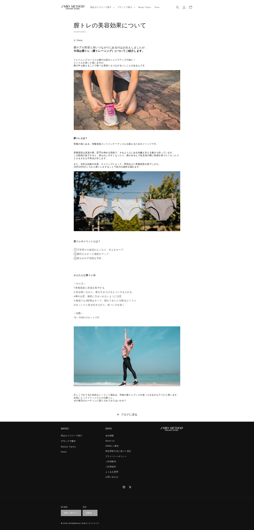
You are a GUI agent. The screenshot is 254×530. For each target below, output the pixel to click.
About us (110, 440)
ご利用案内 (110, 461)
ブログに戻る (129, 414)
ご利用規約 (110, 466)
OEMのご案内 (112, 446)
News (64, 451)
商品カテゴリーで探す (71, 435)
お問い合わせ (111, 477)
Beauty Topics (68, 446)
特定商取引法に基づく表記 (118, 451)
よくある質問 (111, 471)
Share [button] (80, 40)
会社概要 (109, 435)
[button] (102, 7)
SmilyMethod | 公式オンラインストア (84, 523)
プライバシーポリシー (116, 456)
